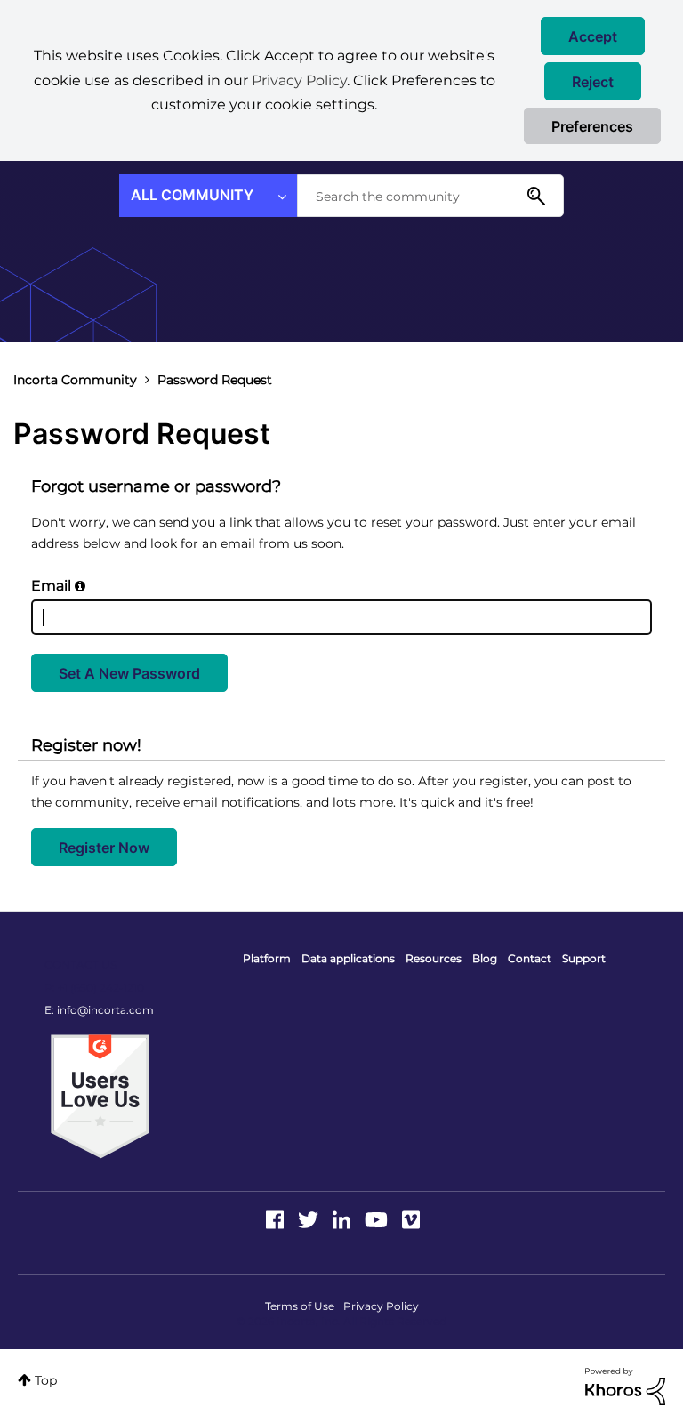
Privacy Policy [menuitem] (381, 1306)
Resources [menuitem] (434, 958)
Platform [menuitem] (267, 958)
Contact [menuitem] (529, 958)
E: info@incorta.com (99, 1010)
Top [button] (46, 1380)
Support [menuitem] (584, 958)
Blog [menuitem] (484, 958)
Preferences (592, 126)
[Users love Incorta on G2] (100, 1095)
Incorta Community (75, 380)
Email (51, 585)
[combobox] (430, 195)
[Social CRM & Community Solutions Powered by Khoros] (625, 1385)
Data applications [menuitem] (348, 958)
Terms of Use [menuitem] (299, 1306)
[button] (593, 36)
